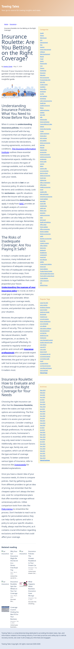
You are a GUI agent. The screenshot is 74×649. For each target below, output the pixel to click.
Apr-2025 (42, 453)
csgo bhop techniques (46, 368)
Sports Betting (44, 269)
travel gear (43, 178)
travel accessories (45, 154)
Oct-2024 (42, 402)
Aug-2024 (42, 439)
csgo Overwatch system (46, 340)
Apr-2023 (42, 397)
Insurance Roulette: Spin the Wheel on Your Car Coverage (14, 587)
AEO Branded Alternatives (47, 273)
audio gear (43, 208)
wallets (42, 262)
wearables (43, 201)
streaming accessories (46, 196)
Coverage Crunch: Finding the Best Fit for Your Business (14, 613)
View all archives (45, 460)
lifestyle (42, 147)
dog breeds (43, 314)
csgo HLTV (43, 347)
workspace (43, 91)
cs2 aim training (44, 319)
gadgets (42, 112)
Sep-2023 (42, 425)
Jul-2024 (42, 400)
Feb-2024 (42, 421)
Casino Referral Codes (46, 124)
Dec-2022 (42, 416)
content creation (44, 243)
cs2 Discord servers (45, 366)
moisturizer (43, 338)
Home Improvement (45, 49)
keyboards (43, 250)
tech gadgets (43, 96)
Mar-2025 (42, 456)
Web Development (45, 54)
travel (41, 189)
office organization (45, 182)
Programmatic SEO (45, 80)
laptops (42, 126)
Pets (41, 45)
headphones (43, 252)
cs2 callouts (43, 326)
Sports (42, 61)
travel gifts (43, 203)
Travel (41, 59)
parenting (42, 213)
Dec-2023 (42, 446)
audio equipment (44, 133)
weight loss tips (44, 335)
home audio (43, 161)
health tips (43, 103)
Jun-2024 (42, 418)
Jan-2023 (42, 442)
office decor (43, 185)
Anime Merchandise (45, 129)
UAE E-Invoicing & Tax (46, 101)
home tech (43, 266)
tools (41, 217)
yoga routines (43, 305)
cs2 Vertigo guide (44, 359)
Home (6, 24)
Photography (43, 63)
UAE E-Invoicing (44, 280)
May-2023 (42, 390)
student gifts (43, 192)
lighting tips (43, 180)
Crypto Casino (44, 84)
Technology (43, 70)
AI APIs (42, 94)
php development (44, 331)
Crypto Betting (44, 278)
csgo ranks (43, 349)
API (41, 283)
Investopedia (20, 464)
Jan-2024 (42, 409)
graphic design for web (46, 342)
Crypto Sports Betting (46, 264)
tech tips (42, 145)
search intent (43, 310)
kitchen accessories (45, 234)
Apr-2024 (42, 414)
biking (41, 166)
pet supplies (43, 140)
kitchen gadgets (44, 231)
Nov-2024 (42, 404)
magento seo (43, 317)
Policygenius (7, 509)
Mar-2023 (42, 435)
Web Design (43, 38)
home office (43, 89)
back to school (44, 173)
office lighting (43, 245)
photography (43, 119)
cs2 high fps (43, 333)
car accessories (44, 171)
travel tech (43, 257)
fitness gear (43, 210)
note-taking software (45, 328)
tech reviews (43, 138)
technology (43, 98)
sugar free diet (44, 303)
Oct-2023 (42, 395)
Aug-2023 (42, 423)
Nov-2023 (42, 411)
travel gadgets (44, 199)
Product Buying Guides (46, 271)
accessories (43, 152)
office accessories (45, 229)
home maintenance (45, 321)
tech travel (43, 220)
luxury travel (43, 352)
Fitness (42, 35)
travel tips (42, 241)
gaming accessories (45, 157)
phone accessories (45, 143)
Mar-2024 (42, 437)
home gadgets (44, 227)
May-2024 (42, 407)
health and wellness (45, 222)
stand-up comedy (44, 312)
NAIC (21, 203)
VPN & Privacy (44, 285)
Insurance (13, 24)
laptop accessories (45, 175)
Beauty (42, 56)
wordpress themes (45, 307)
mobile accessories (45, 187)
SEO (41, 40)
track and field (44, 370)
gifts (41, 117)
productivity (43, 159)
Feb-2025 (42, 451)
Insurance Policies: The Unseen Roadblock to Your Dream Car (32, 558)
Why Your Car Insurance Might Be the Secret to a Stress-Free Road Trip (14, 560)
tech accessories (44, 77)
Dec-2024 (42, 449)
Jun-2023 (42, 430)
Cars (41, 66)
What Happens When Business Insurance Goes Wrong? (32, 589)
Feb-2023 (42, 393)
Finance (42, 68)
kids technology (44, 194)
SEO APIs (42, 82)
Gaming (42, 47)
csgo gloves (43, 345)
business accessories (45, 238)
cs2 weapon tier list (45, 354)
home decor (43, 136)
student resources (45, 105)
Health (42, 33)
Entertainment (44, 42)
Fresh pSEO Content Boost (47, 276)
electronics (43, 248)
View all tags (43, 373)
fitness (42, 108)
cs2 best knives (44, 363)
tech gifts (42, 115)
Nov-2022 (42, 444)
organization (43, 255)
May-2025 (42, 458)
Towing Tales (10, 6)
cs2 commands (44, 324)
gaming (42, 164)
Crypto (42, 131)
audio (41, 236)
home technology (44, 122)
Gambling (42, 87)
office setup (43, 224)
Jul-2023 (42, 428)
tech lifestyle (43, 259)
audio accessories (45, 215)
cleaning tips (43, 150)
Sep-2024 (42, 432)
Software (42, 52)
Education (42, 75)
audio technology (44, 110)
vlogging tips (43, 206)
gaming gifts (43, 168)
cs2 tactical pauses (45, 356)
